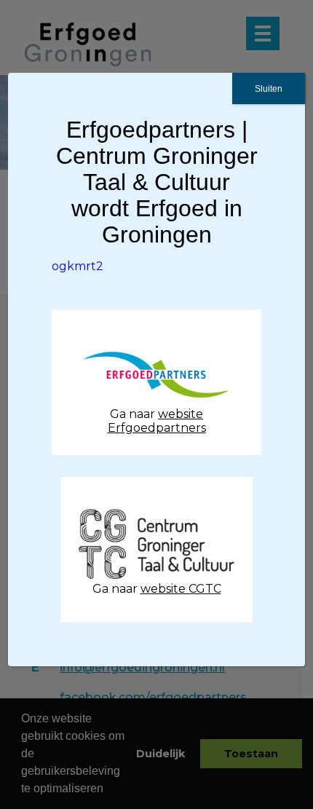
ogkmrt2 (77, 266)
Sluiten (268, 89)
